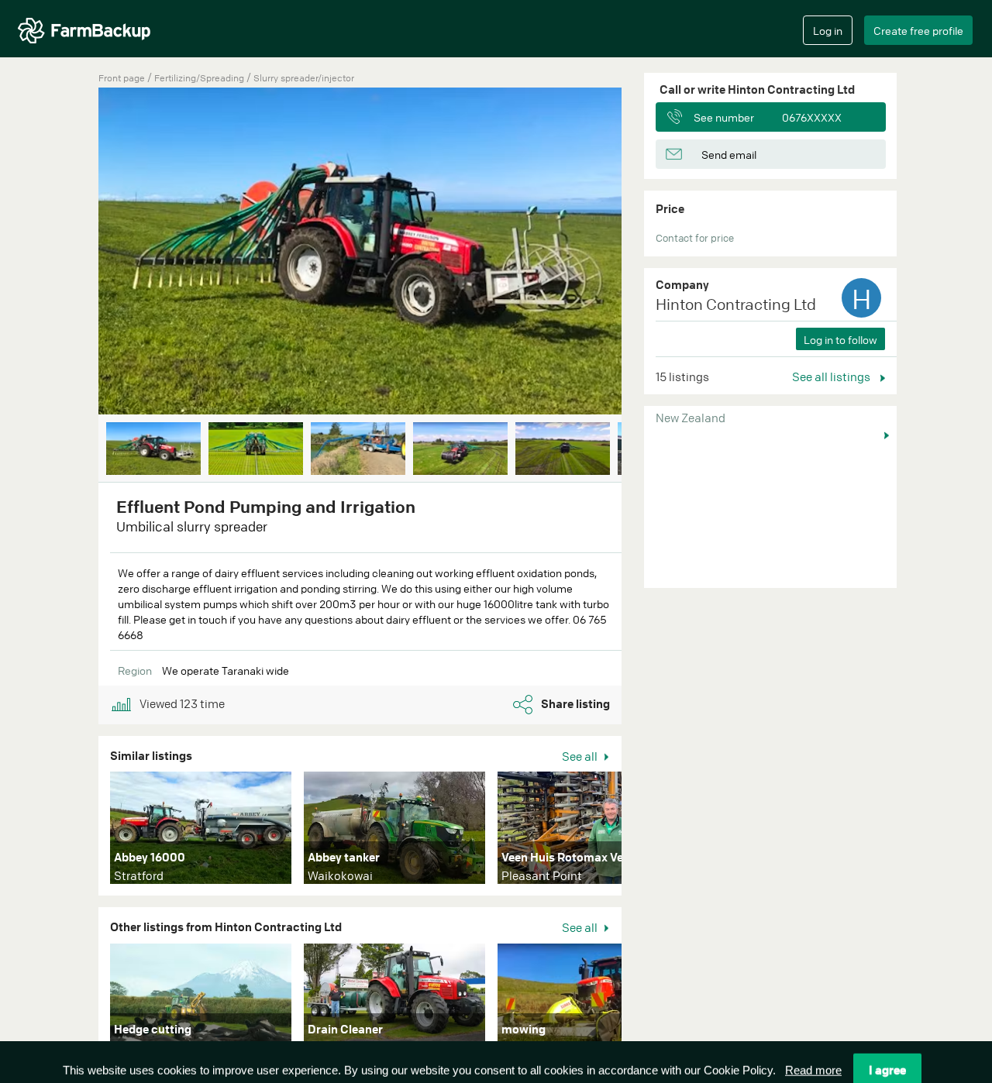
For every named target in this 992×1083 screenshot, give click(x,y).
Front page (121, 78)
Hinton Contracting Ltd (736, 304)
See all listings (832, 376)
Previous (75, 253)
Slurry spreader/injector (303, 78)
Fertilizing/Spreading (200, 78)
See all (581, 756)
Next (644, 253)
